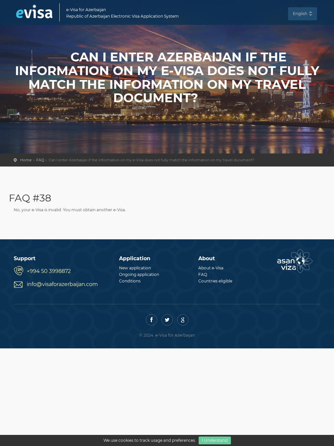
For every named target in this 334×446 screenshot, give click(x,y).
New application (135, 267)
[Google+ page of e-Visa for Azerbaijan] (183, 320)
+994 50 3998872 (49, 271)
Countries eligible (215, 281)
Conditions (130, 281)
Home (26, 160)
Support (25, 258)
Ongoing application (139, 274)
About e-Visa (210, 267)
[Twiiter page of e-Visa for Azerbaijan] (167, 320)
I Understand (215, 440)
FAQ (40, 160)
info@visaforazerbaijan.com (62, 284)
